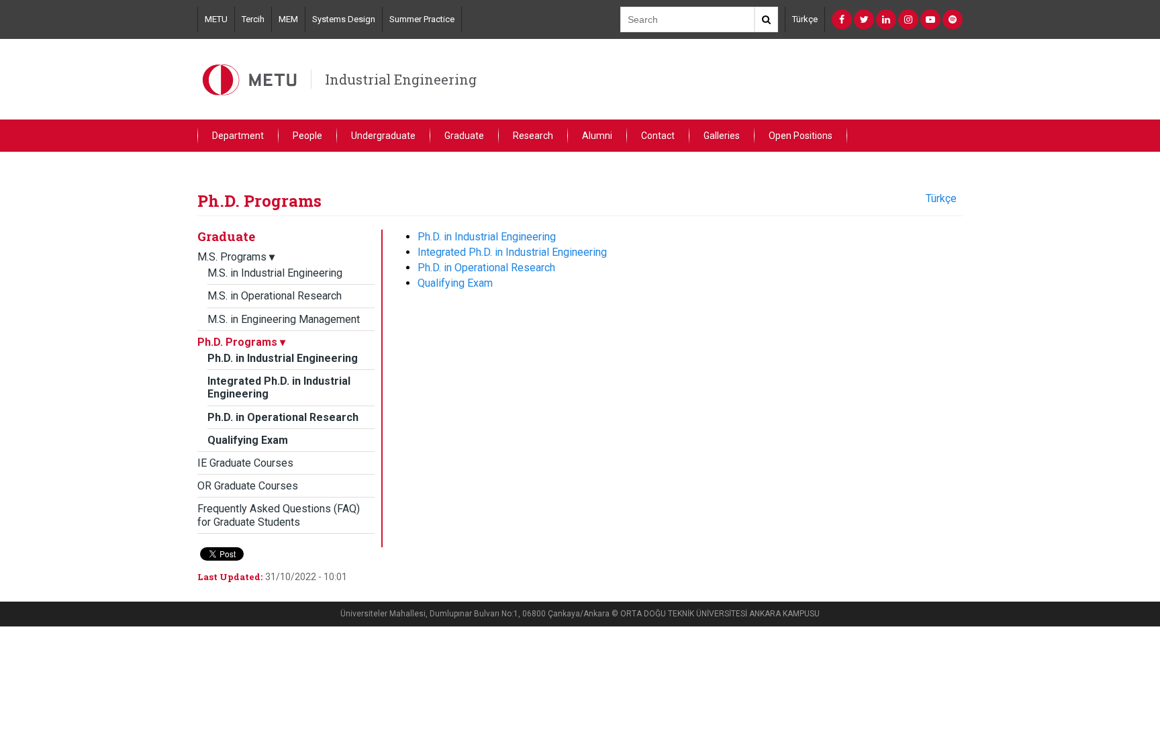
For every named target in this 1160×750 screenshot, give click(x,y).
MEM (288, 19)
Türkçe (805, 19)
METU (216, 19)
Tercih (253, 19)
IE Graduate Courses (245, 463)
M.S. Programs (236, 256)
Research (533, 135)
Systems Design (343, 19)
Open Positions (800, 135)
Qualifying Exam (247, 440)
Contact (658, 135)
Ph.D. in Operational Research (282, 417)
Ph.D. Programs (241, 342)
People (307, 135)
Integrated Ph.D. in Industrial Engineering (512, 252)
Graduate (464, 135)
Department (238, 135)
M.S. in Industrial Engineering (274, 273)
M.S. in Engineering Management (283, 319)
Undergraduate (383, 135)
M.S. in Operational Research (274, 295)
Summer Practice (421, 19)
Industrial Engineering (401, 79)
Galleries (722, 135)
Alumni (597, 135)
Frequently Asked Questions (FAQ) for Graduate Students (278, 515)
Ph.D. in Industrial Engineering (282, 358)
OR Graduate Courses (247, 485)
